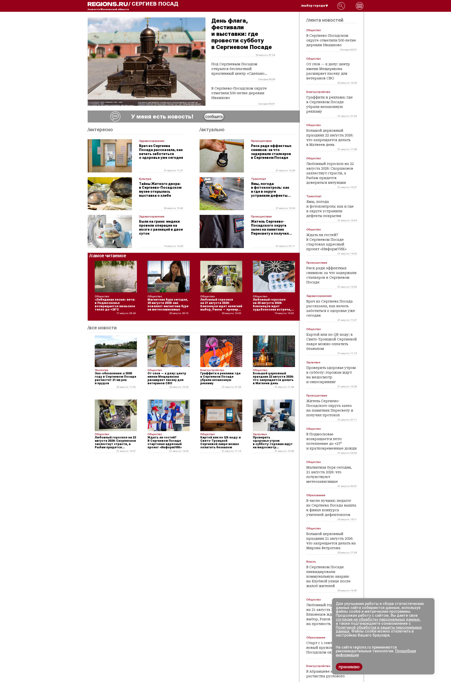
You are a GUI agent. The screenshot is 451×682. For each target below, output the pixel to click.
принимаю (349, 666)
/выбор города (313, 5)
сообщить (214, 116)
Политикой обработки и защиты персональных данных (379, 629)
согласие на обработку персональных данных (378, 619)
